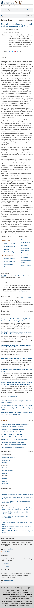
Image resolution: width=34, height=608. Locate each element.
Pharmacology (6, 460)
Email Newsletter (8, 549)
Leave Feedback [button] (8, 580)
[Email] (20, 51)
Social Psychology (9, 252)
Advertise (25, 588)
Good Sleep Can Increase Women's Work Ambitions (16, 358)
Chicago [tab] (29, 297)
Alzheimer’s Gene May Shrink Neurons (13, 447)
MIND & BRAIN (4, 465)
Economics (7, 267)
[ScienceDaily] (11, 3)
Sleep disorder (25, 243)
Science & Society (7, 255)
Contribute (18, 588)
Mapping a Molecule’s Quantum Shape (13, 437)
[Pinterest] (15, 51)
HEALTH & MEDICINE (6, 454)
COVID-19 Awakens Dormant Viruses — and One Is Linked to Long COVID (16, 527)
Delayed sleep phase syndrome (26, 254)
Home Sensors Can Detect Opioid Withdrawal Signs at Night (16, 370)
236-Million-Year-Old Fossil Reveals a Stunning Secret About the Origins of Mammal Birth (16, 413)
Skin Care (5, 484)
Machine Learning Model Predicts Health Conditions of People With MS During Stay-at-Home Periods (16, 383)
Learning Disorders (9, 243)
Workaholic (24, 245)
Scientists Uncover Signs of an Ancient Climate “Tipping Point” (17, 409)
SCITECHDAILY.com (12, 396)
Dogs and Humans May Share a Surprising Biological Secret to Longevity (16, 402)
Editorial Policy (15, 590)
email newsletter (24, 10)
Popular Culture (8, 264)
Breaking (4, 420)
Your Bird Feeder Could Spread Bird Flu (13, 427)
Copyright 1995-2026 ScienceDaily (12, 592)
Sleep (23, 240)
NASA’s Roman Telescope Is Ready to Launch (15, 439)
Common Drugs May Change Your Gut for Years (15, 424)
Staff (12, 588)
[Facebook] (10, 51)
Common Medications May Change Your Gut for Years (17, 495)
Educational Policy (9, 261)
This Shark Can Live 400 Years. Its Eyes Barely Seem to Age (17, 498)
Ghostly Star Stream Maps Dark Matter (13, 429)
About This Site (5, 588)
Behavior (6, 249)
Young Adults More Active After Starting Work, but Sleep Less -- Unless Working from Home (16, 320)
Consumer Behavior (9, 246)
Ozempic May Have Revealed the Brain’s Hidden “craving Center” (16, 512)
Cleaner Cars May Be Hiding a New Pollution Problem (16, 405)
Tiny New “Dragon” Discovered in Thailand (14, 445)
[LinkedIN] (18, 51)
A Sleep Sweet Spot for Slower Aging (12, 432)
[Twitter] (12, 51)
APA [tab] (22, 297)
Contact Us (7, 583)
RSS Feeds (7, 551)
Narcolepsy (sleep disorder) (26, 261)
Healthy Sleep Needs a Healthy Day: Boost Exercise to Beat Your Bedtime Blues (16, 346)
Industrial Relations (9, 258)
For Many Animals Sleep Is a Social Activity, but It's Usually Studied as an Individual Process (16, 333)
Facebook (6, 564)
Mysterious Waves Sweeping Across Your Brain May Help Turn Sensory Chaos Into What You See (17, 508)
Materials (3, 276)
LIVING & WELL (4, 475)
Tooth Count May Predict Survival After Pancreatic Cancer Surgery (16, 502)
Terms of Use (24, 590)
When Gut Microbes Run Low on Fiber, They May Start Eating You (17, 531)
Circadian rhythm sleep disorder (26, 249)
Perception (5, 468)
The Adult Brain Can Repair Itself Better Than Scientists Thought (15, 516)
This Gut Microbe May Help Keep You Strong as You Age (17, 523)
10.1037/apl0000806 (22, 291)
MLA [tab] (17, 297)
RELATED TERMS (23, 236)
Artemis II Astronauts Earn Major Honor (13, 442)
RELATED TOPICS (6, 236)
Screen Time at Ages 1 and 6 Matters (12, 434)
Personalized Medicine (8, 457)
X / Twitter (6, 566)
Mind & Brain (6, 240)
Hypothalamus (25, 257)
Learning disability (26, 265)
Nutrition (4, 463)
